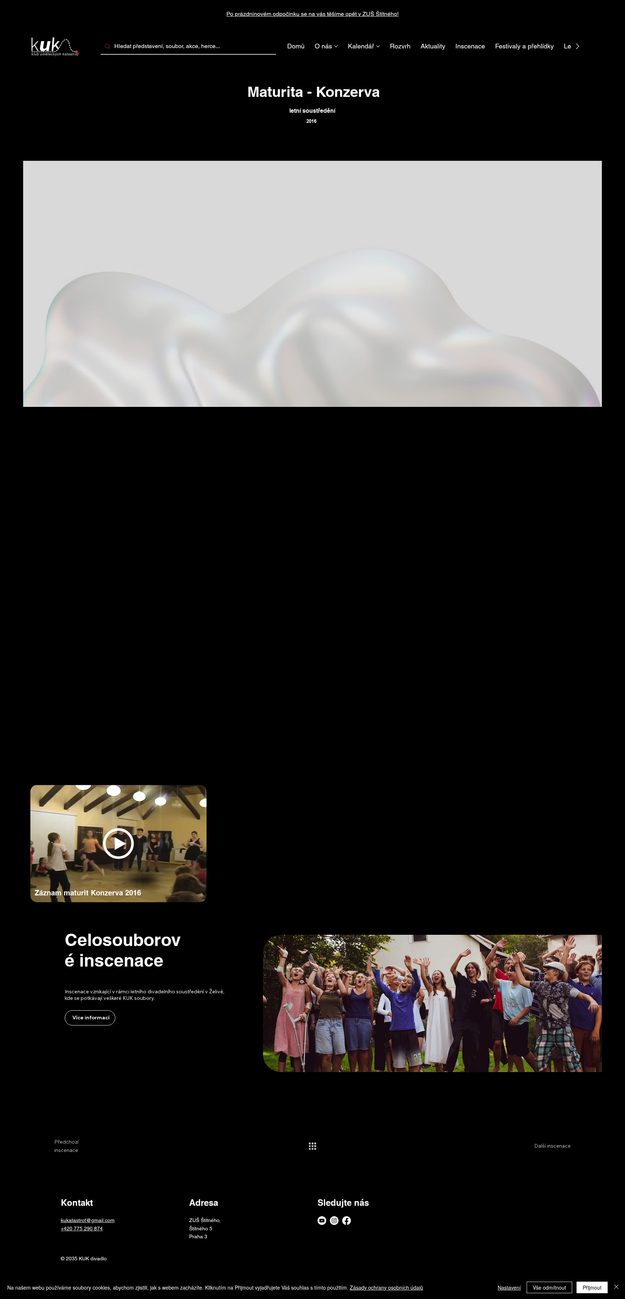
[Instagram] (334, 1220)
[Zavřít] (616, 1287)
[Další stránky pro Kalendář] (378, 46)
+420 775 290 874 (82, 1228)
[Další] (578, 14)
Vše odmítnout (549, 1287)
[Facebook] (346, 1220)
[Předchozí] (46, 14)
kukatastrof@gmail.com (88, 1220)
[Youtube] (322, 1220)
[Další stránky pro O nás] (336, 46)
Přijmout (592, 1287)
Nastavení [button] (509, 1287)
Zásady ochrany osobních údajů (386, 1287)
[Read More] (549, 1210)
